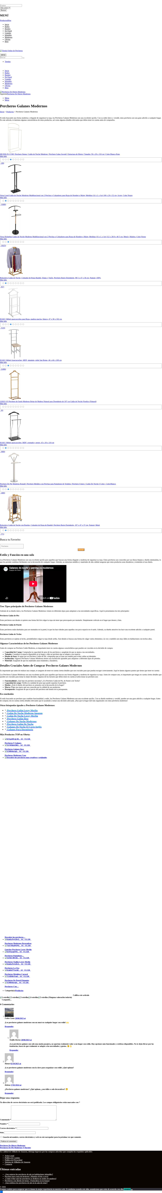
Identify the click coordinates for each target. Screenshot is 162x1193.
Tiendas (8, 62)
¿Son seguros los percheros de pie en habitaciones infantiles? (29, 1174)
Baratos (7, 29)
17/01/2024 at (16, 1085)
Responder (9, 1026)
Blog (9, 20)
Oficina (7, 39)
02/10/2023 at (15, 1064)
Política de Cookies (12, 1158)
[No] (132, 1189)
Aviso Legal (9, 1156)
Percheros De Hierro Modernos (18, 94)
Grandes (8, 33)
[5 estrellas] (43, 997)
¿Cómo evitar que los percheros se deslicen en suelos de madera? (30, 1179)
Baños (7, 27)
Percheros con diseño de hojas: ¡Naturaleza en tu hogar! (27, 1181)
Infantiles (8, 35)
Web (2, 1133)
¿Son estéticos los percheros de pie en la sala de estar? (26, 1183)
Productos (3, 20)
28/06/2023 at (20, 1018)
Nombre (4, 1124)
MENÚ (3, 55)
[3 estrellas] (23, 997)
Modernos (8, 37)
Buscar (81, 550)
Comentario (5, 1120)
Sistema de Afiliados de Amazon (17, 1162)
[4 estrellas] (33, 997)
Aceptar (127, 1189)
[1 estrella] (4, 997)
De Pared (8, 31)
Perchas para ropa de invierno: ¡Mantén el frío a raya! (26, 1176)
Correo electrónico (8, 1128)
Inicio (7, 24)
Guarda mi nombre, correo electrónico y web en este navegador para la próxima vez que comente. (42, 1137)
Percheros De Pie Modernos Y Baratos (15, 1148)
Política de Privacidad (13, 1160)
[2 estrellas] (14, 997)
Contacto (8, 1164)
